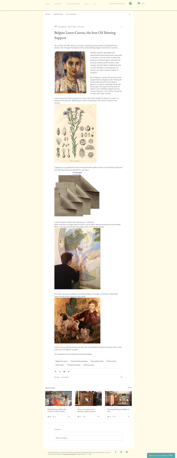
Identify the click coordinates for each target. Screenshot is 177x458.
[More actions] (121, 27)
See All (130, 387)
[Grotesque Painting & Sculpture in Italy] (118, 398)
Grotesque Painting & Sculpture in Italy (118, 410)
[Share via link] (69, 371)
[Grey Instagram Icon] (121, 452)
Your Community (71, 14)
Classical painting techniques (79, 361)
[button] (130, 3)
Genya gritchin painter (97, 361)
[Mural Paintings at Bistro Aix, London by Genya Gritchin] (58, 398)
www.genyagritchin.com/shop (69, 454)
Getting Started (58, 14)
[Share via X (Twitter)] (60, 371)
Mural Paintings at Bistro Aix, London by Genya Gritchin (56, 410)
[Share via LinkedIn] (64, 371)
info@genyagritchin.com (82, 454)
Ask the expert (60, 365)
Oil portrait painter (89, 365)
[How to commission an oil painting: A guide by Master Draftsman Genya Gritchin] (88, 398)
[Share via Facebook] (55, 371)
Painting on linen (111, 361)
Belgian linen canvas (62, 361)
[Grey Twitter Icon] (126, 452)
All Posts (47, 14)
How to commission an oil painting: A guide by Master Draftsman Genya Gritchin (86, 410)
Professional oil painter (73, 365)
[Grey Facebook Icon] (115, 452)
